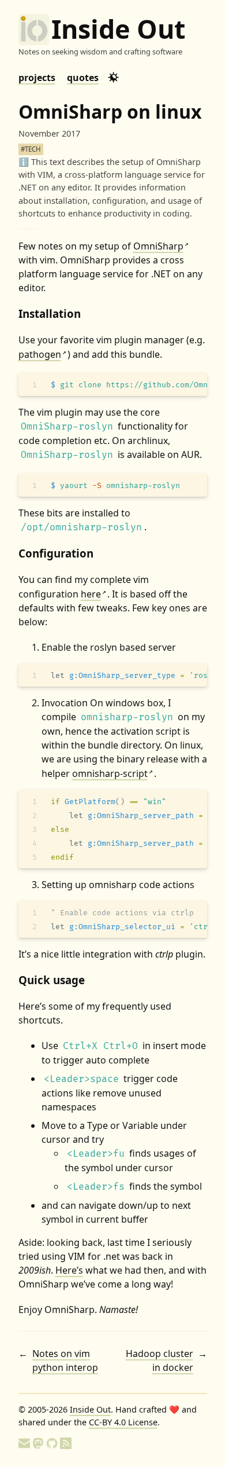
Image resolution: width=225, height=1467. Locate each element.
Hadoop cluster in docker (159, 1360)
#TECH (31, 149)
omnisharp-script (112, 773)
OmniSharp (161, 246)
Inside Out (118, 29)
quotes (83, 77)
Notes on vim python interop (65, 1360)
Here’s (69, 1270)
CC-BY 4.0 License (123, 1422)
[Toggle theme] (113, 77)
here (93, 594)
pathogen (42, 354)
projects (36, 77)
